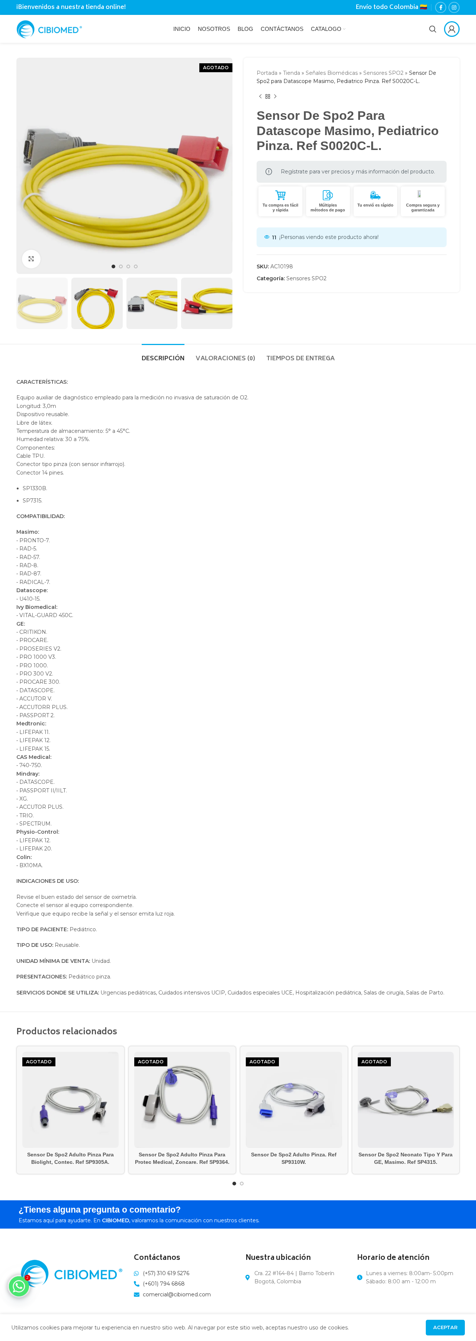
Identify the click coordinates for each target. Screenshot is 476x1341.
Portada (267, 73)
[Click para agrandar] (31, 259)
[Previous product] (260, 96)
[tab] (163, 355)
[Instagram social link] (454, 7)
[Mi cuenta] (451, 29)
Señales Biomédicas (332, 73)
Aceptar (445, 1327)
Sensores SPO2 (383, 73)
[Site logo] (49, 28)
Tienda (291, 73)
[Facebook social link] (440, 7)
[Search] (432, 29)
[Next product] (275, 96)
